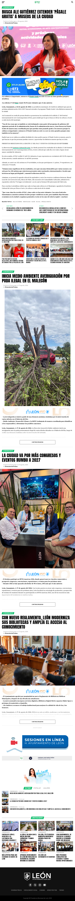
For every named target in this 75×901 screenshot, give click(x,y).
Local (39, 201)
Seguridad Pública (16, 890)
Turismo (61, 890)
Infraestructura (52, 890)
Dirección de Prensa (11, 23)
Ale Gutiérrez (17, 201)
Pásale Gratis (34, 96)
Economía (42, 890)
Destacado (27, 201)
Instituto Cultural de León (21, 148)
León (33, 201)
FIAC (16, 103)
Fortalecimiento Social (30, 890)
